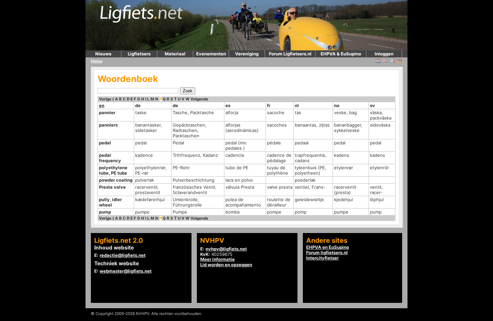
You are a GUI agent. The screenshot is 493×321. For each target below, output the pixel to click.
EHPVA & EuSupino (341, 53)
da (138, 105)
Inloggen (384, 53)
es (227, 105)
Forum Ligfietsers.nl (290, 53)
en (101, 105)
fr (268, 105)
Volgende (199, 99)
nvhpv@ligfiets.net (226, 248)
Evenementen (211, 53)
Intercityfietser (322, 258)
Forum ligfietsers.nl (327, 252)
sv (372, 105)
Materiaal (175, 53)
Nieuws (103, 53)
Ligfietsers (139, 53)
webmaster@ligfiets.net (126, 271)
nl (297, 105)
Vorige (105, 99)
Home (96, 61)
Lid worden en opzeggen (226, 264)
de (175, 105)
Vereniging (247, 53)
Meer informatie (217, 259)
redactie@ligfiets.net (123, 255)
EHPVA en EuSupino (327, 247)
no (336, 105)
